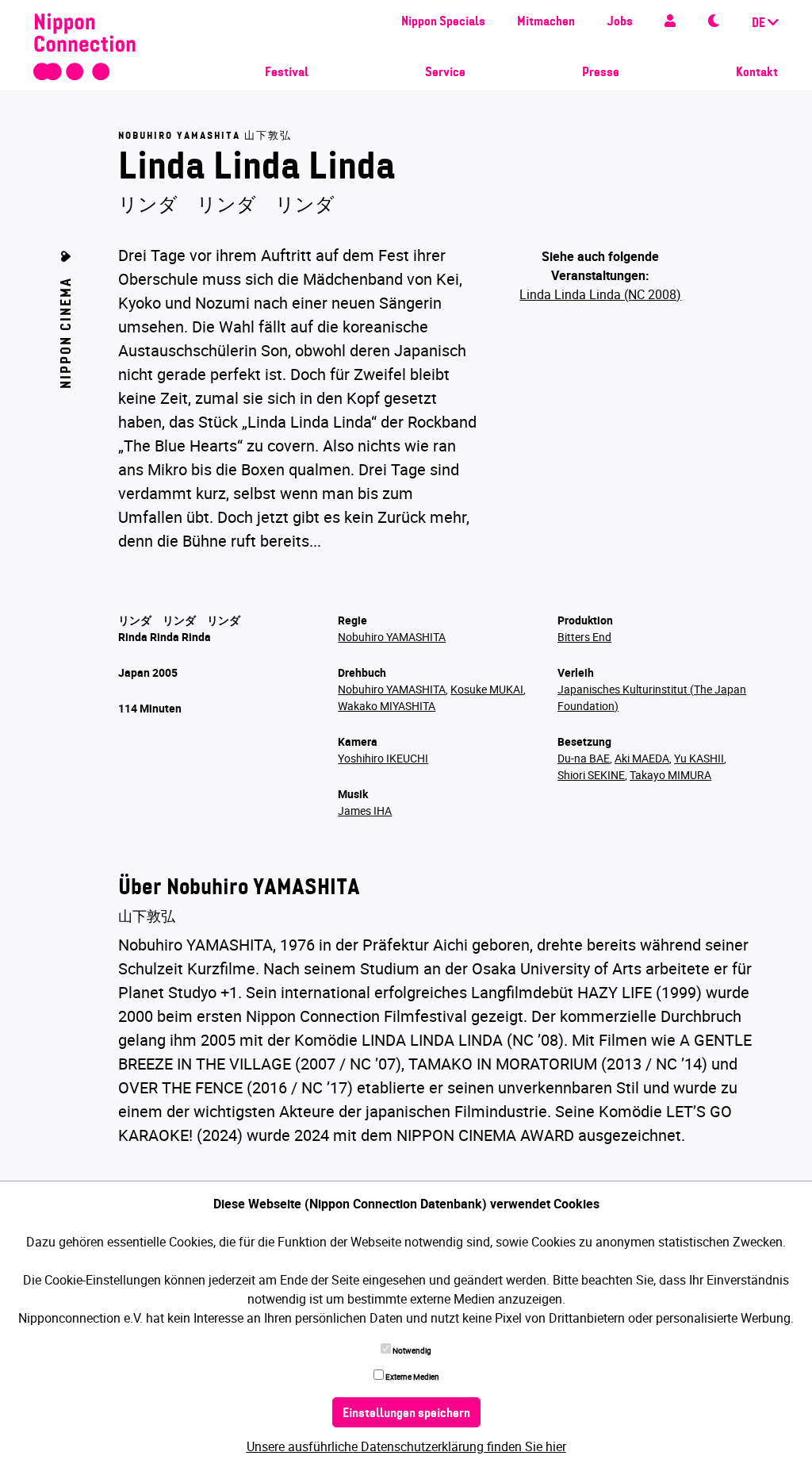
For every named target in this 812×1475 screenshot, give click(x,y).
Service (445, 73)
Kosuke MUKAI (486, 689)
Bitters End (584, 636)
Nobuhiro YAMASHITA (392, 636)
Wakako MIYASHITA (386, 705)
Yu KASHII (699, 758)
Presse (600, 73)
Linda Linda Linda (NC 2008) (600, 294)
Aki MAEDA (642, 758)
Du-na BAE (583, 758)
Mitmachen (546, 22)
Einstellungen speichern (406, 1414)
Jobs (620, 22)
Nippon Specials (443, 22)
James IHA (365, 810)
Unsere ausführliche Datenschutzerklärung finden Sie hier (406, 1446)
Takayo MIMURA (670, 774)
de (760, 23)
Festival (286, 73)
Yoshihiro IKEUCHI (383, 758)
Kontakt (757, 73)
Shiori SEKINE (591, 774)
